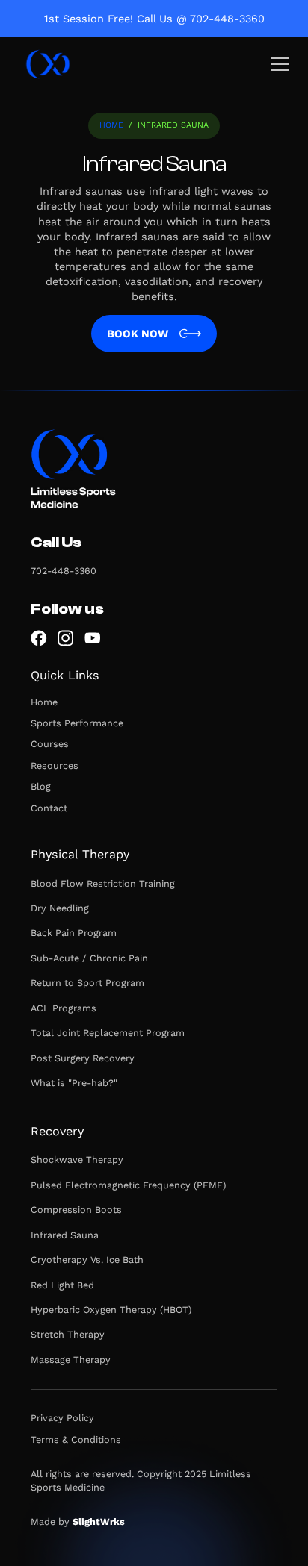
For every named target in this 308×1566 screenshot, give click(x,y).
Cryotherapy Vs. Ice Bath (87, 1259)
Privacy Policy (62, 1417)
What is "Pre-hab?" (74, 1082)
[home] (48, 64)
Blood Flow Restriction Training (103, 883)
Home (111, 125)
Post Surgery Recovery (83, 1058)
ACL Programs (63, 1008)
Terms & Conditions (76, 1439)
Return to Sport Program (87, 982)
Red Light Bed (62, 1285)
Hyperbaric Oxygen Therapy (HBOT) (111, 1309)
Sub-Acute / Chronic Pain (89, 958)
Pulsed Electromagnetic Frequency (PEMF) (128, 1185)
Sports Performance (77, 723)
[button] (277, 64)
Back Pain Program (74, 932)
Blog (41, 786)
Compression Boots (76, 1209)
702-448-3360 (63, 570)
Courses (50, 743)
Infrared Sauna (65, 1235)
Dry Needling (60, 908)
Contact (49, 808)
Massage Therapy (71, 1359)
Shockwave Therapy (77, 1159)
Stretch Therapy (68, 1334)
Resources (54, 765)
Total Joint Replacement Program (108, 1032)
